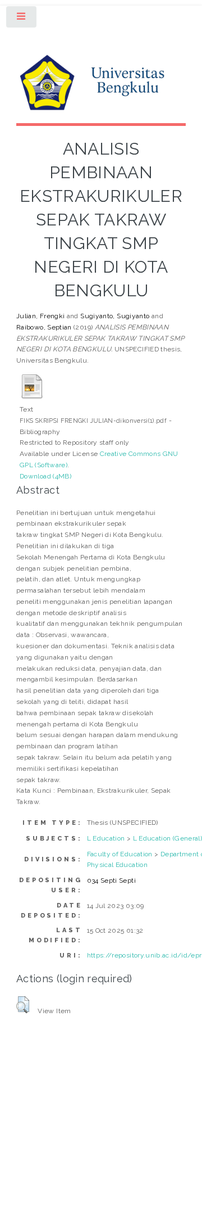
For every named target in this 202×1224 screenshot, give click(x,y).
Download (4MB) (45, 476)
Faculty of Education (120, 854)
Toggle (22, 19)
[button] (22, 1004)
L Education (106, 838)
